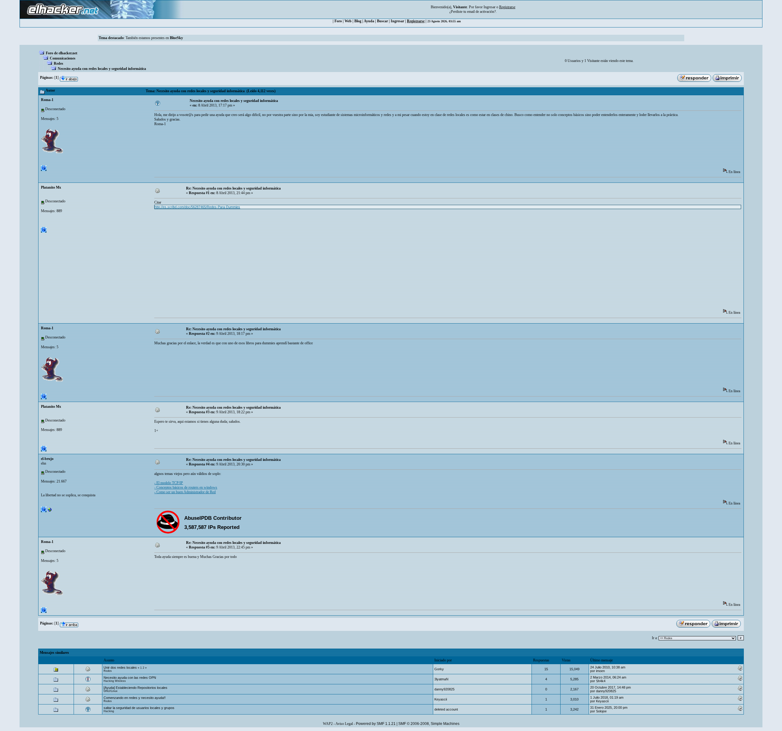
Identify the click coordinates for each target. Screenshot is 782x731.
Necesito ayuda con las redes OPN (130, 677)
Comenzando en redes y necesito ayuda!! (135, 698)
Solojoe (601, 711)
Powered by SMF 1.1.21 (376, 724)
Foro (338, 21)
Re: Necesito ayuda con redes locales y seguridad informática (233, 188)
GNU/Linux (111, 691)
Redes (58, 63)
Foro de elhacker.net (61, 53)
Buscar (382, 21)
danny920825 (444, 689)
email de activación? (481, 11)
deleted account (446, 709)
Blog (357, 21)
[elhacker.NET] (49, 511)
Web (348, 21)
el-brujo (47, 459)
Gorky (439, 669)
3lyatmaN (441, 679)
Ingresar (489, 7)
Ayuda (369, 21)
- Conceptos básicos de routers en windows (185, 487)
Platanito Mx (51, 187)
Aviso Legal (344, 724)
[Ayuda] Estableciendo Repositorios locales (135, 687)
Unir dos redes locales (120, 667)
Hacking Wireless (115, 680)
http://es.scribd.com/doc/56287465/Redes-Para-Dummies (197, 207)
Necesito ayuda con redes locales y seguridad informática (102, 69)
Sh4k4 (600, 681)
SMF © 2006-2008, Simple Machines (428, 724)
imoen (600, 671)
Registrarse (416, 21)
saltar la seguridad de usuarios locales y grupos (139, 708)
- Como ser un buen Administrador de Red (185, 492)
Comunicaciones (62, 58)
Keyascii (440, 699)
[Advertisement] (265, 149)
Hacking (109, 711)
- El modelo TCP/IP (168, 483)
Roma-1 (47, 100)
